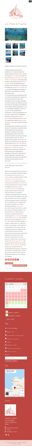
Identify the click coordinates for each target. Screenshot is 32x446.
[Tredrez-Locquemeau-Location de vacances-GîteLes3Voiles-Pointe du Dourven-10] (8, 60)
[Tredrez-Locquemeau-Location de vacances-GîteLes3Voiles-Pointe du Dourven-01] (8, 46)
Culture (8, 342)
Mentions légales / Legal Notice (20, 442)
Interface (19, 443)
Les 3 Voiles (8, 442)
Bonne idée (12, 339)
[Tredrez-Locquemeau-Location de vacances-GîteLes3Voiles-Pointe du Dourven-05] (8, 53)
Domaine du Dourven (19, 77)
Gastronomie (13, 348)
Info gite (11, 328)
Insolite (11, 351)
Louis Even (19, 206)
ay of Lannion (21, 183)
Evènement (11, 345)
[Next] (24, 34)
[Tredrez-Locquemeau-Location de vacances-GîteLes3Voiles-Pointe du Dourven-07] (22, 53)
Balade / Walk (8, 268)
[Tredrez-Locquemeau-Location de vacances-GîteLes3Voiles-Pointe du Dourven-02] (15, 46)
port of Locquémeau (14, 244)
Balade (10, 332)
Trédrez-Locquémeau (11, 79)
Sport (8, 354)
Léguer (24, 118)
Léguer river (15, 217)
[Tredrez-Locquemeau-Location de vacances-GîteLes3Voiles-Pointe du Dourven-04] (22, 46)
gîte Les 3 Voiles (14, 76)
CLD (16, 443)
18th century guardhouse (16, 241)
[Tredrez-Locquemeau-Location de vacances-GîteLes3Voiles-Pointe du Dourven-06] (15, 53)
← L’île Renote (9, 263)
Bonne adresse (15, 335)
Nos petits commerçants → (19, 265)
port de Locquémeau (13, 147)
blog (12, 268)
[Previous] (8, 34)
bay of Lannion (17, 216)
